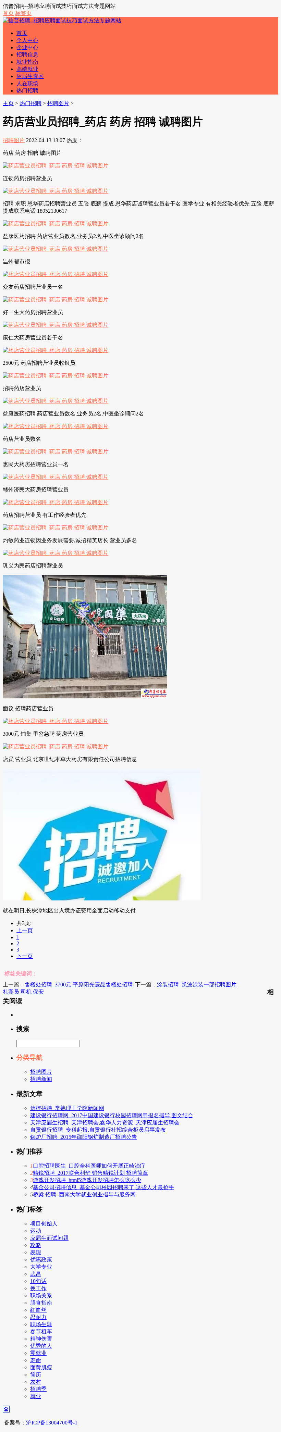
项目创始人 (44, 1223)
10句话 (38, 1281)
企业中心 (27, 47)
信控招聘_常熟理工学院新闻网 (67, 1108)
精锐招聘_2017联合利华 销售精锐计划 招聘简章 (90, 1173)
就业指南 (27, 62)
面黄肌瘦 (41, 1367)
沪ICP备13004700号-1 (51, 1422)
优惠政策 (41, 1259)
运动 (35, 1231)
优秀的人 (41, 1346)
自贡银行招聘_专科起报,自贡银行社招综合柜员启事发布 (98, 1130)
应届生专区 (30, 76)
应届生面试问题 (49, 1238)
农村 (35, 1382)
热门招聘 (27, 91)
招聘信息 (27, 55)
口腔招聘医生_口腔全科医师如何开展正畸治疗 (89, 1166)
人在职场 (27, 83)
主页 (8, 103)
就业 (35, 1396)
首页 (8, 13)
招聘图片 (58, 103)
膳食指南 (41, 1303)
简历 (35, 1375)
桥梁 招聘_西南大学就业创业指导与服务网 (84, 1194)
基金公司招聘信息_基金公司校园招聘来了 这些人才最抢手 (103, 1187)
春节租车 (41, 1331)
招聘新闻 (41, 1079)
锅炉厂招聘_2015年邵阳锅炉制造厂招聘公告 (83, 1137)
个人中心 (27, 40)
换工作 (38, 1288)
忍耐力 (38, 1317)
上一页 (24, 930)
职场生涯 (41, 1324)
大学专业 (41, 1267)
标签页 (23, 13)
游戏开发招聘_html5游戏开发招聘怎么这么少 (87, 1180)
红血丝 (38, 1310)
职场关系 (41, 1295)
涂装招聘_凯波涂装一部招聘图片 (196, 984)
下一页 (24, 956)
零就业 (38, 1353)
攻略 (35, 1245)
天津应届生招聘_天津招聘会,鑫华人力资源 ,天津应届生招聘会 (105, 1122)
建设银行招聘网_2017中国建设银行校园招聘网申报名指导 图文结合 (111, 1115)
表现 (35, 1252)
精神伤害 (41, 1339)
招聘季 (38, 1389)
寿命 (35, 1360)
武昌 (35, 1274)
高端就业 (27, 69)
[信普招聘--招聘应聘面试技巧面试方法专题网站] (62, 20)
